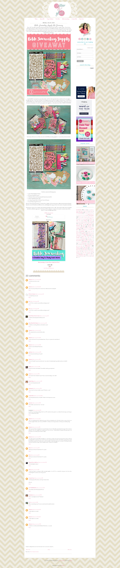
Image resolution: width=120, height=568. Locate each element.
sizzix (86, 247)
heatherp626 (31, 388)
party (92, 239)
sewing (81, 246)
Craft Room (91, 216)
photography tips (86, 240)
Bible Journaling (65, 19)
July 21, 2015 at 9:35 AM (36, 418)
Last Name (79, 56)
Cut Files (58, 19)
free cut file (83, 224)
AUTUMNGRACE (32, 487)
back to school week (84, 211)
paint (88, 239)
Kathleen (30, 366)
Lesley (30, 373)
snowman (91, 247)
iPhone (77, 231)
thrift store (89, 253)
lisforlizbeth (31, 495)
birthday (86, 212)
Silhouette (88, 246)
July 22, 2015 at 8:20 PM (42, 462)
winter (86, 256)
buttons (91, 213)
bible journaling (48, 268)
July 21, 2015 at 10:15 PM (36, 436)
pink (77, 241)
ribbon (82, 244)
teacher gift (84, 252)
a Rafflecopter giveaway (48, 213)
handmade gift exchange (86, 228)
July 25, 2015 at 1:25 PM (34, 502)
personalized (78, 240)
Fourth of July (89, 223)
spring (91, 248)
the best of (84, 253)
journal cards (90, 231)
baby (89, 209)
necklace (78, 237)
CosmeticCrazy (31, 478)
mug (92, 235)
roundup (87, 244)
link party (91, 232)
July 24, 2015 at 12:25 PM (38, 478)
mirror (82, 235)
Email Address (80, 49)
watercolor (82, 256)
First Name (79, 53)
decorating (85, 219)
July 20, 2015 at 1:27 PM (36, 366)
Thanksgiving (78, 253)
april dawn (30, 352)
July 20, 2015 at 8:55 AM (36, 286)
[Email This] (48, 264)
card (85, 215)
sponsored (78, 248)
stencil (87, 249)
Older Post (69, 549)
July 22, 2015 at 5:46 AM (35, 455)
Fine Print (81, 19)
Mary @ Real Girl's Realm (33, 323)
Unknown (30, 279)
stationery (83, 249)
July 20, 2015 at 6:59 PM (38, 395)
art (85, 209)
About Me (42, 19)
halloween (79, 228)
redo (87, 243)
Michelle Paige (31, 381)
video (91, 254)
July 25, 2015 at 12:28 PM (37, 495)
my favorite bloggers (80, 236)
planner (80, 241)
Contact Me (74, 19)
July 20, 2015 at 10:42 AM (44, 315)
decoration (90, 219)
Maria (30, 447)
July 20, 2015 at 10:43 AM (42, 323)
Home (36, 19)
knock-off (78, 232)
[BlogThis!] (49, 264)
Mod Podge (86, 235)
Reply (30, 283)
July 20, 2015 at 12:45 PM (37, 352)
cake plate (77, 215)
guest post (82, 227)
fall (93, 222)
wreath (92, 256)
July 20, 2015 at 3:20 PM (37, 388)
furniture (78, 225)
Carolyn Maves (31, 395)
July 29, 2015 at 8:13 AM (36, 516)
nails (87, 236)
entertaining (82, 222)
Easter (91, 220)
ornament (83, 239)
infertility (91, 229)
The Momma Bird (61, 560)
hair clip (88, 227)
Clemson (80, 216)
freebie (90, 224)
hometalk (82, 229)
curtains (81, 219)
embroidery (78, 222)
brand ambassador (86, 213)
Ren (29, 301)
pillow (91, 240)
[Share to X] (50, 264)
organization (78, 239)
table (84, 251)
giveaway (52, 268)
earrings (85, 220)
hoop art (87, 229)
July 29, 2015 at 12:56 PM (36, 524)
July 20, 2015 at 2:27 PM (35, 373)
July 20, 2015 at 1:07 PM (36, 359)
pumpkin (92, 241)
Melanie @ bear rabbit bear (33, 462)
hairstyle (92, 227)
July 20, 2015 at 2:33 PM (38, 381)
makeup (89, 233)
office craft (90, 237)
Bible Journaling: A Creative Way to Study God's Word (48, 262)
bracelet (80, 213)
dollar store (78, 220)
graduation (77, 227)
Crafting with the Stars (81, 218)
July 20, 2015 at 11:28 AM (36, 344)
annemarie (30, 402)
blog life (90, 212)
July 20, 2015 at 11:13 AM (36, 330)
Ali (29, 502)
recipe (79, 243)
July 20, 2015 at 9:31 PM (37, 410)
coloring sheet (85, 216)
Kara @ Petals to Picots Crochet (34, 315)
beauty (91, 211)
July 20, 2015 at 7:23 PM (37, 402)
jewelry (82, 231)
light (87, 232)
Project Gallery (50, 19)
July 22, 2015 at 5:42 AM (35, 447)
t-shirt (80, 251)
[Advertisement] (85, 77)
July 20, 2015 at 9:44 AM (34, 308)
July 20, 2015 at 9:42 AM (34, 301)
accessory (78, 210)
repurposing (91, 243)
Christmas (91, 215)
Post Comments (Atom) (34, 551)
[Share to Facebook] (51, 264)
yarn (78, 257)
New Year (84, 237)
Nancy (30, 469)
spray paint (85, 248)
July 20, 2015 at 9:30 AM (40, 294)
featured (84, 223)
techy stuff (90, 252)
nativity (91, 236)
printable (84, 242)
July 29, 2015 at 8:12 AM (36, 509)
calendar (82, 215)
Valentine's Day (82, 255)
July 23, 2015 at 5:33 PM (35, 469)
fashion (79, 223)
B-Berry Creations (32, 294)
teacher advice (88, 251)
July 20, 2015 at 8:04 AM (36, 279)
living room (78, 233)
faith (90, 222)
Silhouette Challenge (80, 247)
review (78, 244)
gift (84, 225)
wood (89, 256)
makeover (84, 233)
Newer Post (28, 549)
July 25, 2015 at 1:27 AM (40, 487)
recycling (82, 243)
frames (77, 224)
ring (84, 244)
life (84, 232)
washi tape (77, 256)
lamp (82, 232)
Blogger (70, 560)
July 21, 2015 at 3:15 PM (36, 427)
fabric (87, 222)
